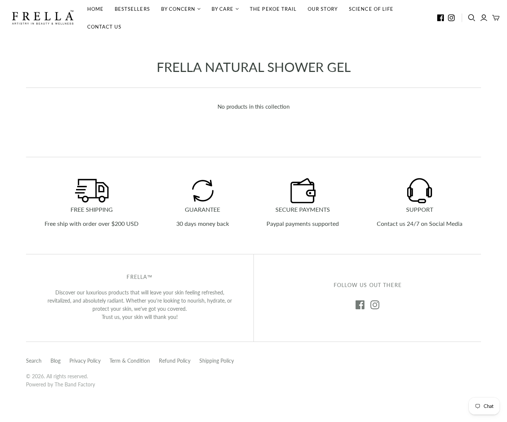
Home (95, 9)
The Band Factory (75, 384)
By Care (222, 9)
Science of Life (371, 9)
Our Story (323, 9)
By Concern (178, 9)
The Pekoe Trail (273, 9)
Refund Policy (174, 360)
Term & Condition (129, 360)
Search (34, 360)
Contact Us (104, 27)
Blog (55, 360)
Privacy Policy (85, 360)
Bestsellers (132, 9)
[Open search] (471, 18)
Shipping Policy (216, 360)
